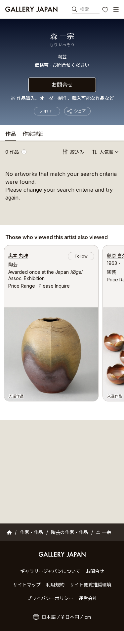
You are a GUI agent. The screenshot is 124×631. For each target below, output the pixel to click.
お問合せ (62, 84)
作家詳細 (33, 134)
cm (88, 617)
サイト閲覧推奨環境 (90, 584)
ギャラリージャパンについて (50, 571)
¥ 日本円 (70, 617)
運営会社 (88, 598)
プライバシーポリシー (50, 598)
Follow (81, 256)
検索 (84, 9)
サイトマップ (27, 584)
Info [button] (23, 151)
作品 (10, 134)
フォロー (47, 111)
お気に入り (105, 10)
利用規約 (55, 584)
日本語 (49, 617)
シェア (80, 111)
